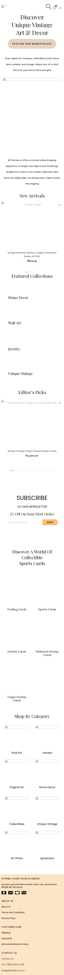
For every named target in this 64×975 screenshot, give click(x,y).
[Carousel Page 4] (34, 272)
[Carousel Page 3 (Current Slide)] (14, 470)
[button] (60, 8)
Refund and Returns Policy (15, 944)
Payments (6, 938)
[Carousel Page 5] (37, 272)
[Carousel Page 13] (41, 470)
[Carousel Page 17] (52, 470)
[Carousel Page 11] (36, 470)
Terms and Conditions (13, 912)
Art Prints (17, 858)
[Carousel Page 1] (9, 470)
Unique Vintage (47, 824)
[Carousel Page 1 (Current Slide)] (26, 272)
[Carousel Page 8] (28, 470)
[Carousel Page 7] (25, 470)
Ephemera (47, 858)
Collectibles (17, 824)
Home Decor (47, 787)
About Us (6, 906)
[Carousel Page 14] (44, 470)
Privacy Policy (8, 918)
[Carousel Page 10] (33, 470)
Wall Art (17, 753)
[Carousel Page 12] (38, 470)
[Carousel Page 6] (22, 470)
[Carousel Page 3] (32, 272)
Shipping (5, 932)
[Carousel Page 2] (29, 272)
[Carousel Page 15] (46, 470)
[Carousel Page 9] (30, 470)
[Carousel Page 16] (49, 470)
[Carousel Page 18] (54, 470)
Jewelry (47, 753)
